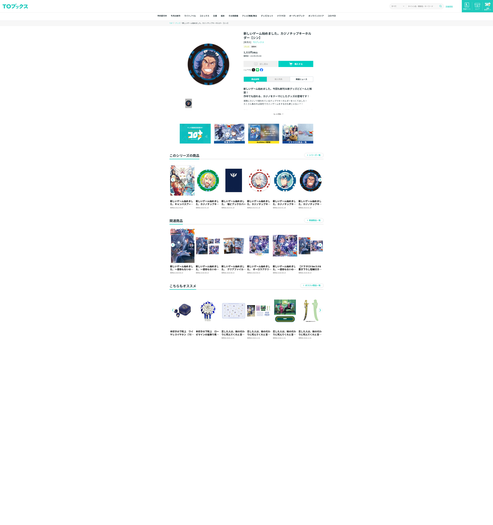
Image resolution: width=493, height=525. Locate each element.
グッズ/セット (267, 15)
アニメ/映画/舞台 (249, 15)
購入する (299, 63)
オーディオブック (297, 15)
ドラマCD (281, 15)
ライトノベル (190, 15)
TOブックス (258, 42)
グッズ (178, 23)
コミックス (204, 15)
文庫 (215, 15)
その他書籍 (233, 15)
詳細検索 (449, 6)
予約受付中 (162, 15)
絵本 (223, 15)
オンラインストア (316, 15)
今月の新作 (175, 15)
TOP (171, 23)
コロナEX (332, 15)
